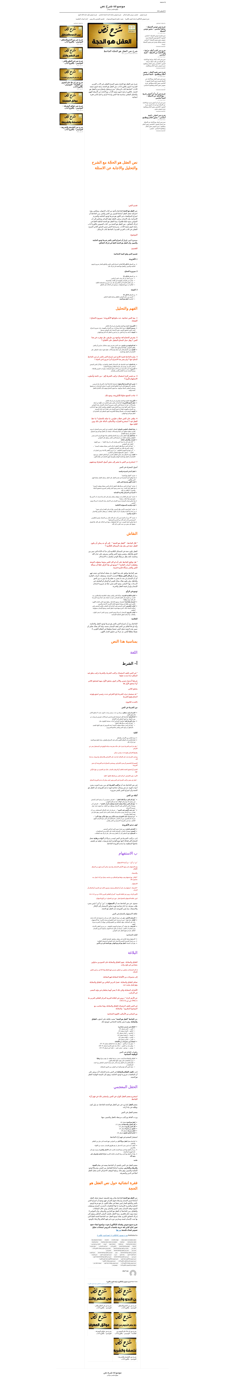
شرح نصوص (143, 15)
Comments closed (160, 46)
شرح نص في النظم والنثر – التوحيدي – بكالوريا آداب (102, 1306)
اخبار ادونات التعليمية (82, 19)
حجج (116, 1252)
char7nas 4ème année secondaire (109, 1242)
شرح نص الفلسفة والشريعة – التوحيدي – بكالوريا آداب (126, 1358)
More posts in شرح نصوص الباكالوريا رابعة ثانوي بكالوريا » (100, 1283)
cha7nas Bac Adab (132, 1242)
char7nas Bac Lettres (131, 1244)
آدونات (104, 1244)
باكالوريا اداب (113, 1246)
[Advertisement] (112, 67)
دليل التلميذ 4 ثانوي (132, 1254)
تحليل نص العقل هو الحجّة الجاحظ (121, 1248)
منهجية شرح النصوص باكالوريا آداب (128, 1265)
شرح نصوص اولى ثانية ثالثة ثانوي (87, 15)
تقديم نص (134, 1250)
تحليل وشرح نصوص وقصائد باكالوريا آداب (102, 1248)
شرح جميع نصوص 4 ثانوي (105, 1254)
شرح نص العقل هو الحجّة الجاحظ (121, 1256)
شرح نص (134, 1256)
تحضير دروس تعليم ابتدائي (130, 15)
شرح (116, 1254)
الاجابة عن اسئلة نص (95, 1244)
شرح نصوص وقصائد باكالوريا (109, 1261)
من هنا (118, 1230)
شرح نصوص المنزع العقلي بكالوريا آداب (127, 1261)
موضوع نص (114, 1265)
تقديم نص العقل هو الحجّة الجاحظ (121, 1250)
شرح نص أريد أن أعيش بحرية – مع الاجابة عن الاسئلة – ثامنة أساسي (153, 96)
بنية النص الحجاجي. (103, 1246)
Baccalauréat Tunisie (97, 1240)
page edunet (112, 1244)
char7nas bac (95, 1242)
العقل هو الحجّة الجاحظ (124, 1246)
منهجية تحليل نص (97, 1263)
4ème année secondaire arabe (129, 1240)
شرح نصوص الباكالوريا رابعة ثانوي (128, 1259)
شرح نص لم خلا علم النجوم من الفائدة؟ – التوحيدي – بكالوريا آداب (125, 1332)
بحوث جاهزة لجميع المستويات (114, 19)
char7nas (122, 1242)
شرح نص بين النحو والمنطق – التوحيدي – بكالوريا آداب (126, 1306)
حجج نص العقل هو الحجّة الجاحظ (105, 1252)
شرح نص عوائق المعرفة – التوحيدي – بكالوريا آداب (103, 1332)
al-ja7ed (107, 1240)
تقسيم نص (108, 1250)
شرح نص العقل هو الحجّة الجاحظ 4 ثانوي (102, 1256)
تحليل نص (134, 1248)
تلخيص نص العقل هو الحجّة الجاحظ (128, 1252)
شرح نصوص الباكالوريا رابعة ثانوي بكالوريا (137, 19)
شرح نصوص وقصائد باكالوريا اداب (128, 1263)
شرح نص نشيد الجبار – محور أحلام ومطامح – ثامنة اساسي (154, 73)
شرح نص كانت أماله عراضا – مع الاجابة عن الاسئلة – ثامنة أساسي (154, 52)
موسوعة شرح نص (112, 6)
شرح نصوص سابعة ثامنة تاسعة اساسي (110, 15)
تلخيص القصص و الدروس (97, 19)
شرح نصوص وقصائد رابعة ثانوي (111, 1263)
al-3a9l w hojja (115, 1240)
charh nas (120, 1244)
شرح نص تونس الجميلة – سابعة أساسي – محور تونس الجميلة (154, 29)
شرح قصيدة (94, 1254)
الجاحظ (134, 1246)
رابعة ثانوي (122, 1254)
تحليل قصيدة (93, 1246)
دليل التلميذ (92, 1252)
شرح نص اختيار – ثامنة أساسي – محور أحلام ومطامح (153, 116)
